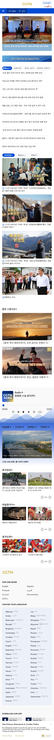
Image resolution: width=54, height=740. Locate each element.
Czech (11, 641)
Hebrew (11, 675)
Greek (12, 666)
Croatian (12, 636)
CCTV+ (5, 599)
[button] (7, 41)
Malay (38, 615)
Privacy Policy (7, 736)
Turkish (36, 683)
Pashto (36, 645)
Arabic (11, 615)
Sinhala (36, 662)
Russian (37, 653)
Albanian (12, 611)
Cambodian (12, 632)
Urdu (34, 692)
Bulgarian (14, 628)
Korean (12, 700)
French (12, 658)
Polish (36, 636)
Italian (11, 692)
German (12, 662)
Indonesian (16, 687)
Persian (37, 632)
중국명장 (6, 470)
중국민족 (6, 536)
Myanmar (39, 624)
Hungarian (13, 683)
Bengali (11, 624)
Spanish (37, 666)
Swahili (37, 670)
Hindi (10, 679)
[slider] (3, 405)
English (5, 586)
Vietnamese (39, 696)
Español (30, 586)
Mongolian (38, 619)
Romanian (38, 649)
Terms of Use (19, 736)
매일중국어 (7, 504)
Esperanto (13, 649)
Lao (34, 611)
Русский (5, 594)
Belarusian (14, 619)
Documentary (32, 594)
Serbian (37, 658)
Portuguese (39, 641)
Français (5, 590)
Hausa (11, 670)
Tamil (35, 675)
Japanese (13, 696)
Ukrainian (39, 687)
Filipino (11, 653)
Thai (34, 679)
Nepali (35, 628)
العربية (29, 590)
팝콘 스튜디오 (8, 309)
